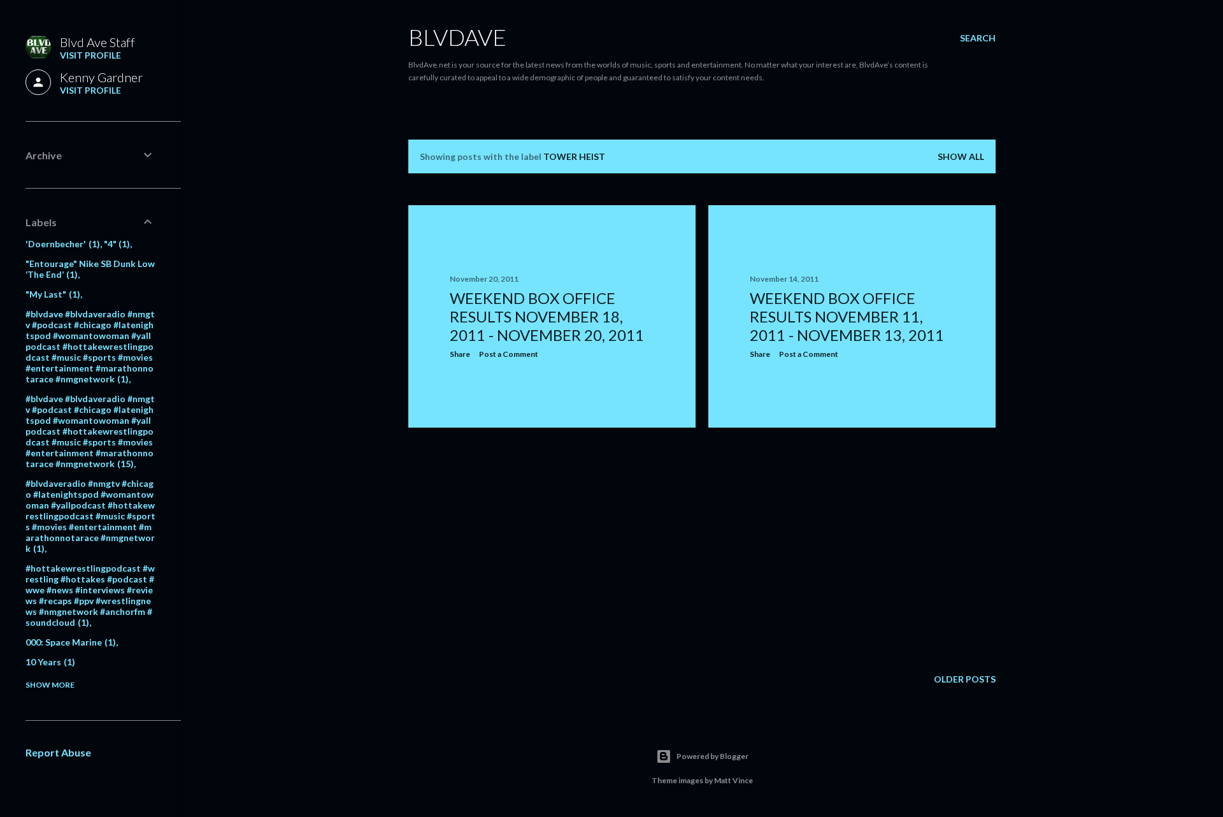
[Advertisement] (552, 548)
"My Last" (51, 294)
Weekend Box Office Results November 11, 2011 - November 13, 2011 (847, 316)
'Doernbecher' (61, 243)
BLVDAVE (457, 37)
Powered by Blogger (712, 756)
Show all (961, 156)
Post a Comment (508, 354)
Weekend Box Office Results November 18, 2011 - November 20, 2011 (547, 316)
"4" (115, 243)
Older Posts (965, 679)
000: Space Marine (69, 642)
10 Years (48, 661)
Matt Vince (733, 780)
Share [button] (460, 354)
